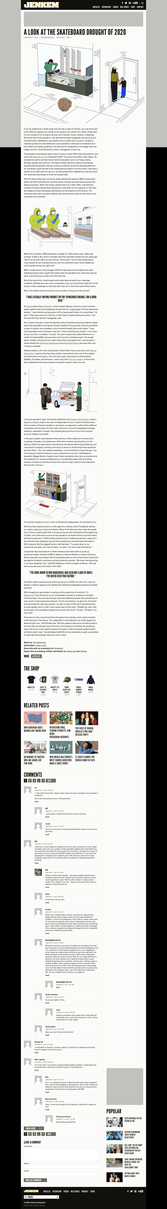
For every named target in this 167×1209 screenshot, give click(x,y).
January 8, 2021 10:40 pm (54, 1029)
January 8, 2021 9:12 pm (54, 997)
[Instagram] (130, 3)
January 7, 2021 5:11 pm (54, 811)
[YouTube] (135, 3)
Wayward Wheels (71, 343)
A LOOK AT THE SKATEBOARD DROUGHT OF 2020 (75, 32)
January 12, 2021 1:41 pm (65, 1119)
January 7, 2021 (31, 37)
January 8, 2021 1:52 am (54, 943)
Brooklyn (48, 306)
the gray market (76, 359)
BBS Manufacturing (37, 157)
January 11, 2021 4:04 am (54, 1101)
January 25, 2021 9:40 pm (65, 1012)
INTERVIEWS (106, 7)
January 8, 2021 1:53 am (65, 984)
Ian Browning (47, 37)
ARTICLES (96, 7)
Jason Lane (41, 645)
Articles (36, 656)
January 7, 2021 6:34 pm (54, 872)
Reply (37, 801)
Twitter (83, 651)
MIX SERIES (124, 7)
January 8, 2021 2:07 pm (54, 826)
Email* (26, 1171)
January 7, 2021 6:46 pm (54, 896)
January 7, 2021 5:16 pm (44, 844)
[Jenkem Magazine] (41, 5)
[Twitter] (126, 3)
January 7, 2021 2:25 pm (44, 790)
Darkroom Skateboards (50, 343)
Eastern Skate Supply (80, 419)
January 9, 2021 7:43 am (54, 1079)
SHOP (133, 7)
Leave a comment (32, 1142)
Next (50, 780)
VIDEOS (115, 7)
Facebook (58, 648)
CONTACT (140, 7)
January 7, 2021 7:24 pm (54, 912)
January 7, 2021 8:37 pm (44, 1044)
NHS (47, 522)
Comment (28, 1146)
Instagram (71, 651)
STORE (92, 1191)
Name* (26, 1163)
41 (69, 37)
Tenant (29, 306)
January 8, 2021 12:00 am (44, 1062)
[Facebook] (122, 3)
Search (25, 1197)
